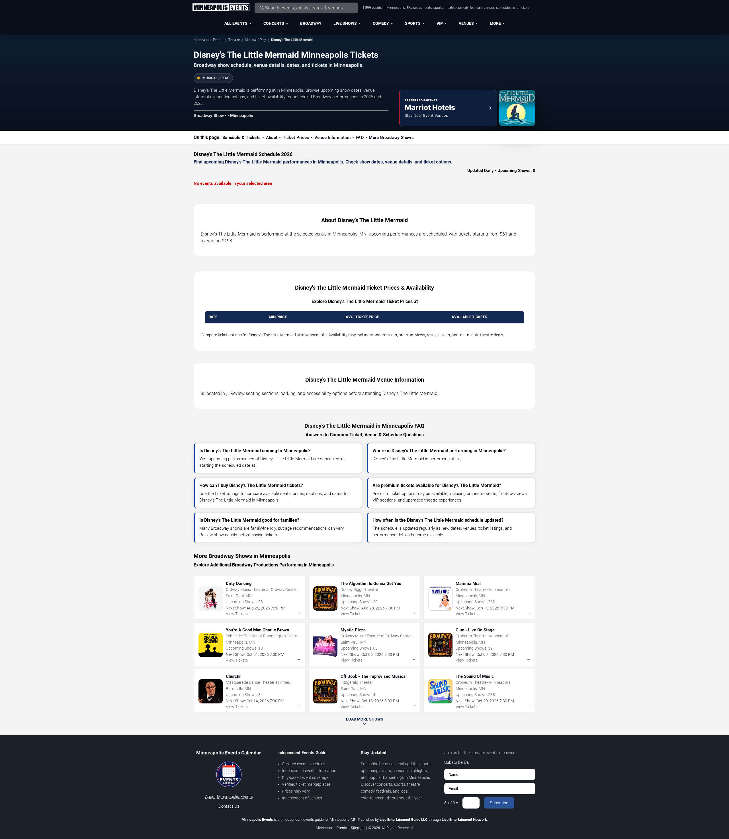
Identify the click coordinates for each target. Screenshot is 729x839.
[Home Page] (220, 7)
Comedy (381, 23)
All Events (235, 23)
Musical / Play (255, 40)
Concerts (273, 23)
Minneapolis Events (208, 40)
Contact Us (228, 806)
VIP (440, 23)
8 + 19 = (451, 803)
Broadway (311, 23)
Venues (466, 23)
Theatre (234, 40)
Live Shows (345, 23)
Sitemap (357, 828)
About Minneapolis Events (229, 796)
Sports (413, 23)
